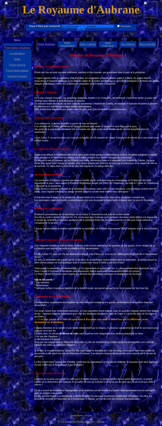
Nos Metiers (128, 44)
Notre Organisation (67, 44)
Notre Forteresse (108, 44)
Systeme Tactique (17, 76)
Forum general (17, 65)
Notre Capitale (88, 44)
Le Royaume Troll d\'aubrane (77, 421)
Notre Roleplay (46, 44)
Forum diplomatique (17, 70)
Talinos (100, 421)
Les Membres (17, 53)
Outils (17, 59)
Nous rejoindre (147, 44)
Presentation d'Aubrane (17, 47)
